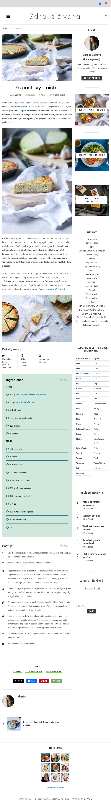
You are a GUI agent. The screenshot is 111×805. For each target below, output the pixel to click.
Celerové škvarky (91, 515)
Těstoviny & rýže (91, 274)
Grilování (91, 282)
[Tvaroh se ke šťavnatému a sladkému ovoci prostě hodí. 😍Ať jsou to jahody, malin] (55, 777)
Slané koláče (60, 95)
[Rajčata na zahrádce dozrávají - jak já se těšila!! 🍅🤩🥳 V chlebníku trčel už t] (65, 767)
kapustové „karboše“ (57, 289)
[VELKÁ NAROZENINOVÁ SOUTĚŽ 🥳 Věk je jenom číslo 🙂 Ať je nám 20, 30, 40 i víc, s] (45, 777)
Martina (18, 95)
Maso (91, 270)
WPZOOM (88, 799)
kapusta (17, 671)
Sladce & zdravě (92, 286)
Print (65, 379)
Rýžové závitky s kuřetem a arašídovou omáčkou (41, 724)
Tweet (19, 681)
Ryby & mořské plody (92, 266)
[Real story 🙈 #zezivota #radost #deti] (55, 757)
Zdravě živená (55, 16)
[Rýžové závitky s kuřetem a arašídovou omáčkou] (14, 723)
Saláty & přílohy (92, 255)
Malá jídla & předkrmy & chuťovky (92, 251)
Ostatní (92, 290)
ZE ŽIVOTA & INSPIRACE (91, 314)
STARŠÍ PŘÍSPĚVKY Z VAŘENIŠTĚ (92, 306)
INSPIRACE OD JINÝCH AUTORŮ (91, 310)
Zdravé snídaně (92, 243)
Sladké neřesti (91, 294)
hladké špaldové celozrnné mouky (30, 394)
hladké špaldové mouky (25, 402)
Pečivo (91, 247)
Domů (4, 28)
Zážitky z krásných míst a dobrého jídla (91, 317)
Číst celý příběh (92, 78)
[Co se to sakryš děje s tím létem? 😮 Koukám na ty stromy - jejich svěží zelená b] (45, 757)
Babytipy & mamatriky (91, 325)
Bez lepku (92, 302)
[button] (8, 16)
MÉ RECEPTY (92, 239)
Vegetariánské (91, 262)
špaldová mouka (53, 671)
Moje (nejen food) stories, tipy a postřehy (92, 321)
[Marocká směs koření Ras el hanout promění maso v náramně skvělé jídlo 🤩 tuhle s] (55, 767)
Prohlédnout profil (55, 788)
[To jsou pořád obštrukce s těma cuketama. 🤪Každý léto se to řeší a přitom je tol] (65, 757)
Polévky (92, 258)
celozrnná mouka (33, 671)
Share (33, 681)
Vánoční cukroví (92, 298)
